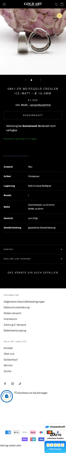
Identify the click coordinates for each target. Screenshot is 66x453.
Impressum (10, 319)
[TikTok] (20, 383)
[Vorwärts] (40, 80)
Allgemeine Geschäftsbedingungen (24, 301)
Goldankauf (10, 359)
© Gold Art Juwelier (33, 415)
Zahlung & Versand (15, 324)
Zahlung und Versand (17, 258)
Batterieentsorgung (15, 330)
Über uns (9, 353)
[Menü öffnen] (4, 4)
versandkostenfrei (40, 105)
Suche (7, 371)
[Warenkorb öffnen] (62, 4)
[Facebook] (5, 383)
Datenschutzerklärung (16, 307)
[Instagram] (12, 383)
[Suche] (56, 4)
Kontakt (9, 249)
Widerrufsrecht (12, 313)
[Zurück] (25, 80)
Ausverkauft (33, 115)
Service (8, 365)
